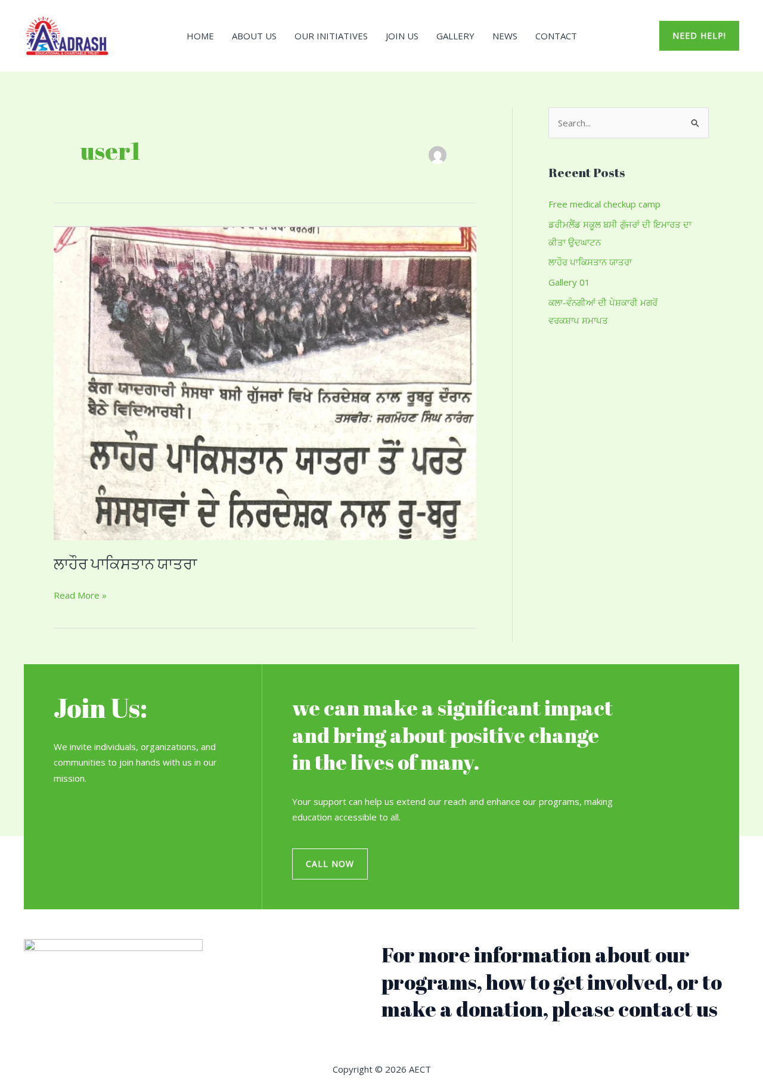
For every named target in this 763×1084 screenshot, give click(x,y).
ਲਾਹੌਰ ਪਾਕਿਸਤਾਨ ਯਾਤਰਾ (125, 563)
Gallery (455, 36)
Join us (402, 36)
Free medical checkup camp (604, 204)
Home (200, 36)
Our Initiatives (331, 36)
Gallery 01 (569, 282)
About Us (254, 36)
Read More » (80, 594)
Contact (556, 36)
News (504, 36)
